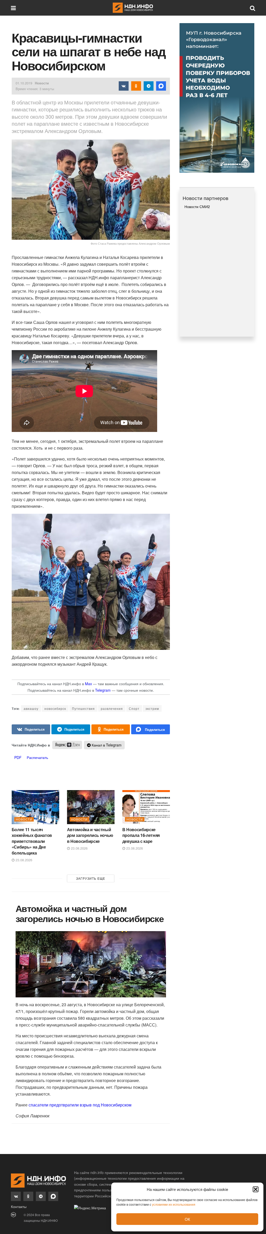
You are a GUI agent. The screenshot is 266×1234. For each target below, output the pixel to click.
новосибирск (55, 708)
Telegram (103, 690)
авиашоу (31, 708)
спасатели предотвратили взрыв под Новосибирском (79, 1105)
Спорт (134, 708)
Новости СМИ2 (197, 206)
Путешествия (83, 708)
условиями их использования (173, 1204)
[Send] (150, 729)
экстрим (152, 708)
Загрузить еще (90, 878)
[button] (255, 1189)
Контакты (18, 1206)
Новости (42, 83)
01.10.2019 (24, 83)
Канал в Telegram (106, 745)
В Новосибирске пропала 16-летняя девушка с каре (141, 835)
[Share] (31, 729)
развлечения (112, 708)
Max (88, 683)
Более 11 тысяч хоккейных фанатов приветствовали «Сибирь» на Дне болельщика (32, 841)
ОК (187, 1219)
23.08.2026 (23, 859)
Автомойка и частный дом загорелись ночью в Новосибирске (90, 835)
